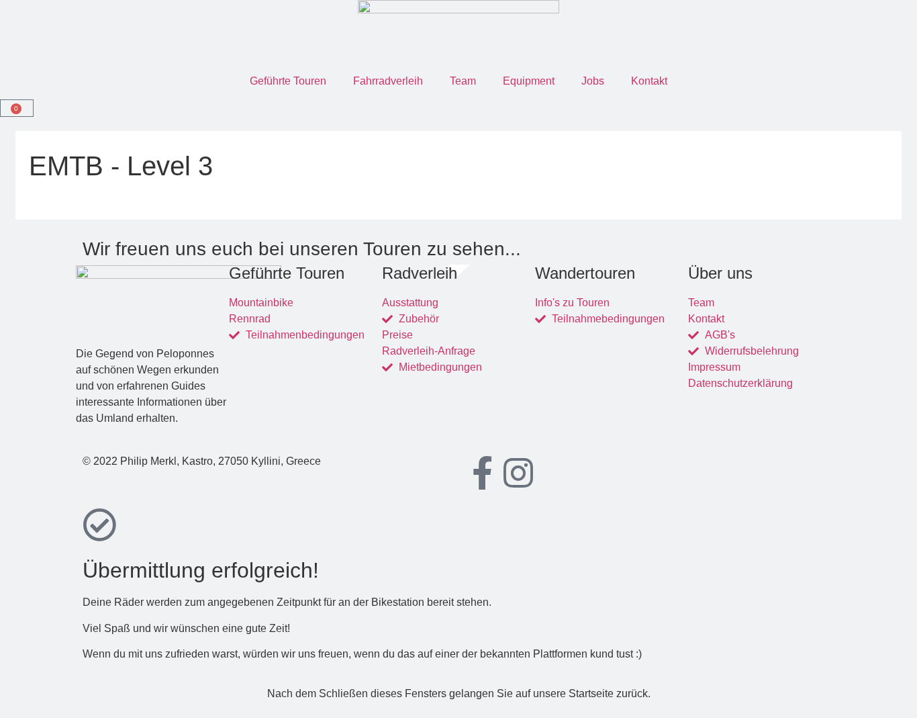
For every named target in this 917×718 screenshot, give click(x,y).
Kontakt (649, 81)
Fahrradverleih (388, 81)
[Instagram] (518, 473)
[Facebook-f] (482, 473)
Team (463, 81)
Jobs (592, 81)
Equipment (528, 81)
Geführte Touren (288, 81)
